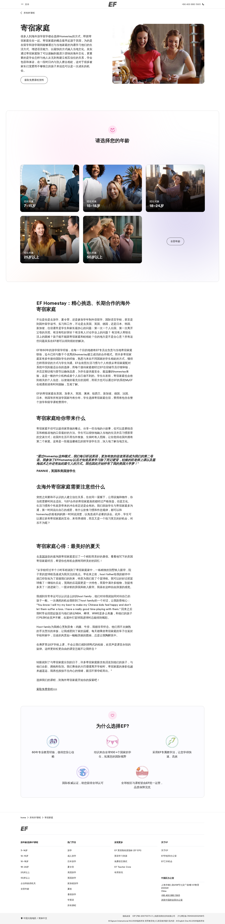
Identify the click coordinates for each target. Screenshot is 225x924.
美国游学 (44, 556)
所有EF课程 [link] (35, 817)
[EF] (112, 4)
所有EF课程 (29, 13)
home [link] (23, 817)
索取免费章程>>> (46, 689)
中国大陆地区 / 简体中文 (35, 918)
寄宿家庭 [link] (49, 817)
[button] (25, 4)
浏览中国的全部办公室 (172, 900)
